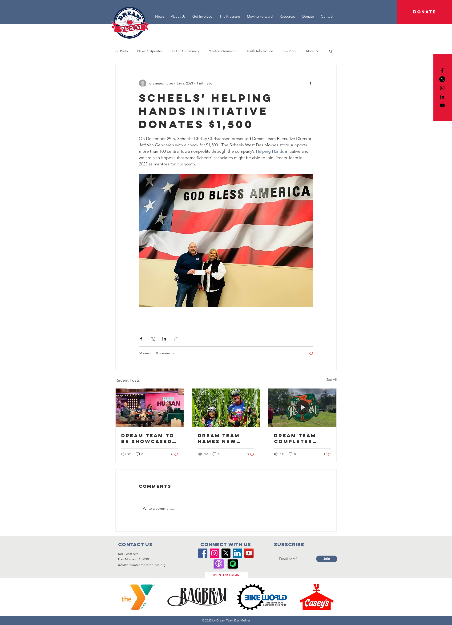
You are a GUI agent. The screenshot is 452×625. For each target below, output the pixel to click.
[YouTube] (442, 105)
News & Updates (149, 51)
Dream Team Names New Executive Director (219, 438)
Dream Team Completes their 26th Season (295, 438)
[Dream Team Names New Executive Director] (226, 408)
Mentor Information (223, 51)
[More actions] (310, 83)
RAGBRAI (289, 51)
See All (331, 379)
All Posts (121, 51)
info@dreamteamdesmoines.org (142, 565)
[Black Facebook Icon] (442, 70)
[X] (442, 79)
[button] (424, 12)
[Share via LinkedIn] (164, 339)
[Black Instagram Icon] (442, 88)
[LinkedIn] (442, 97)
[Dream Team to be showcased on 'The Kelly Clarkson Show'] (150, 408)
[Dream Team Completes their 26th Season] (302, 408)
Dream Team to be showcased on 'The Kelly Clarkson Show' (147, 438)
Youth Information (260, 51)
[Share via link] (176, 339)
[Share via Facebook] (141, 339)
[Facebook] (202, 553)
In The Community (185, 51)
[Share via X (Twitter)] (152, 339)
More (310, 51)
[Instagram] (214, 553)
